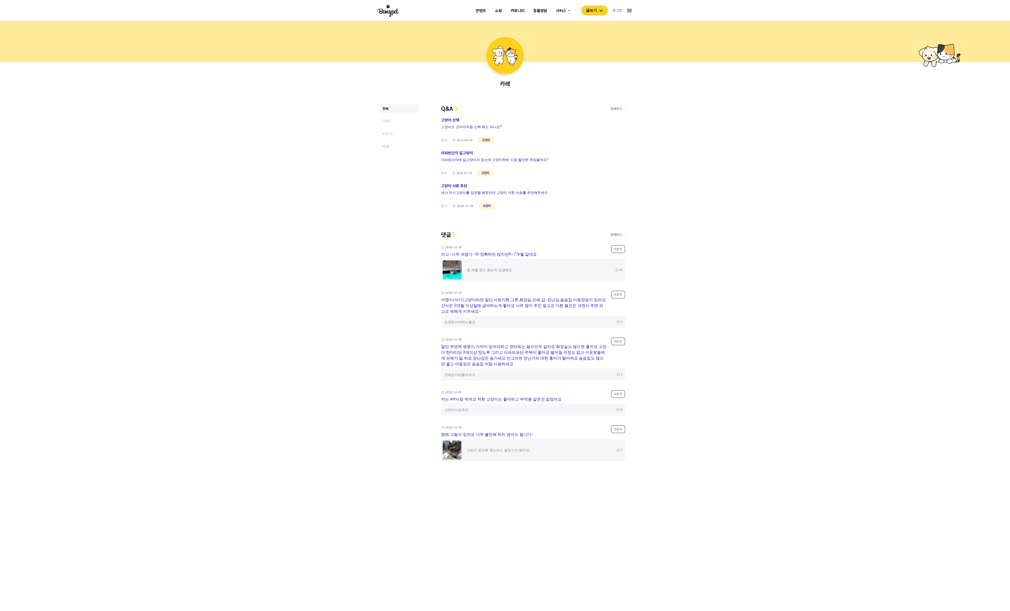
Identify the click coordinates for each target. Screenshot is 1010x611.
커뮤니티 (517, 10)
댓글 (385, 146)
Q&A (386, 120)
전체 (385, 108)
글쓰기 (591, 10)
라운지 (387, 133)
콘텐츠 (481, 10)
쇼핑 (498, 10)
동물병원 (540, 10)
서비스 (561, 10)
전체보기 (616, 108)
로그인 (617, 10)
